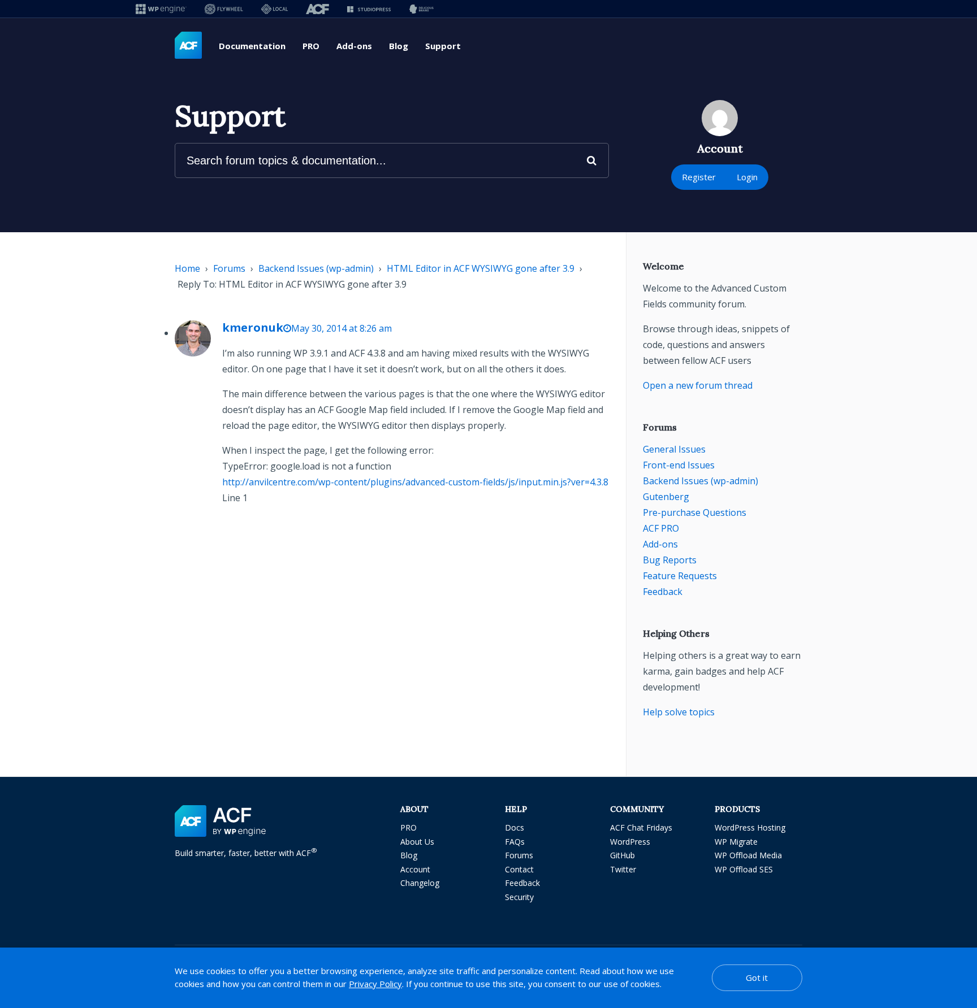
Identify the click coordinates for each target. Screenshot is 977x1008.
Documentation (252, 45)
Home (187, 268)
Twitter (623, 869)
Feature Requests (680, 576)
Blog (398, 45)
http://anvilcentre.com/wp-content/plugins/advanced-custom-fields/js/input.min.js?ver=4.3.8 (415, 482)
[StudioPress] (369, 9)
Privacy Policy (375, 983)
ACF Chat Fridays (641, 827)
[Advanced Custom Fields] (188, 46)
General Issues (674, 449)
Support (443, 45)
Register (699, 177)
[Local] (274, 9)
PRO (310, 45)
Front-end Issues (679, 465)
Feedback (662, 591)
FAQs (515, 841)
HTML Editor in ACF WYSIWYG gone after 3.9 (480, 268)
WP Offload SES (744, 869)
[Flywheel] (224, 9)
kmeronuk (252, 327)
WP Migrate (736, 841)
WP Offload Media (748, 855)
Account (415, 869)
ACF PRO (661, 528)
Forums (229, 268)
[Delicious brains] (421, 9)
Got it (757, 977)
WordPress (630, 841)
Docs (514, 827)
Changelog (419, 882)
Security (519, 897)
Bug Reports (670, 560)
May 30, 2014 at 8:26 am (341, 328)
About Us (417, 841)
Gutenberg (666, 496)
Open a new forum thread (698, 385)
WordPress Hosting (750, 827)
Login (747, 177)
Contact (519, 869)
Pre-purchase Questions (694, 512)
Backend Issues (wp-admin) (316, 268)
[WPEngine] (161, 9)
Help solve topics (679, 712)
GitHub (622, 855)
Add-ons (354, 45)
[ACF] (317, 9)
